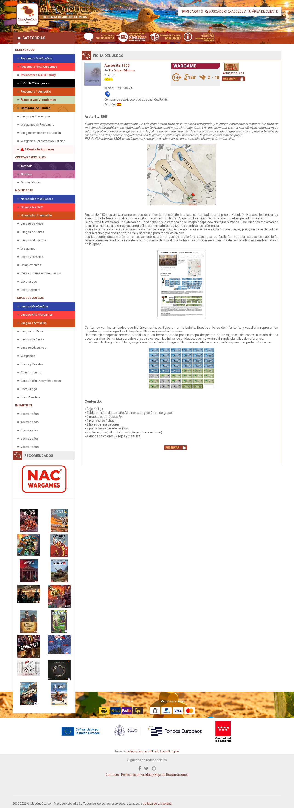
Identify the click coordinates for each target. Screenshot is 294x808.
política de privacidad (157, 803)
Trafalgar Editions (122, 70)
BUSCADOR (217, 11)
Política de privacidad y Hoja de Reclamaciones (154, 775)
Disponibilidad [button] (235, 73)
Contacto (112, 775)
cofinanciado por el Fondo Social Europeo (153, 751)
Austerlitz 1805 (117, 65)
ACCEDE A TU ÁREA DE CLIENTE (254, 11)
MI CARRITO (194, 11)
